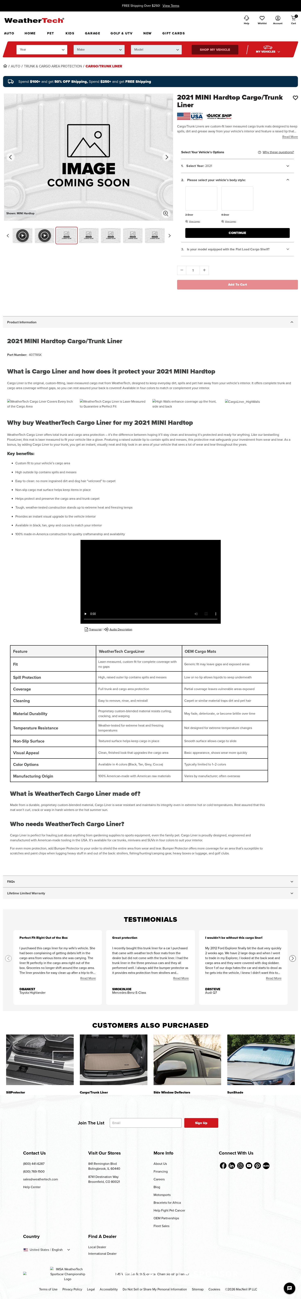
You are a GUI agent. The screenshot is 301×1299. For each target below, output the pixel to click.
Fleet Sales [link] (161, 1226)
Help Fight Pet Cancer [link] (169, 1210)
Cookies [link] (214, 1289)
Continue (237, 233)
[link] (5, 65)
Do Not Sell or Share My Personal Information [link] (155, 1289)
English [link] (57, 1249)
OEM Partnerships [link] (166, 1218)
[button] (262, 20)
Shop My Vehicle (215, 49)
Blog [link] (157, 1187)
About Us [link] (160, 1163)
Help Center (32, 1187)
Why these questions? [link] (278, 152)
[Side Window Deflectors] (187, 1059)
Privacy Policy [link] (72, 1289)
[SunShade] (261, 1059)
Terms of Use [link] (48, 1289)
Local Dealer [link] (97, 1247)
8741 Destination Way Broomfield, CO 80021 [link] (104, 1179)
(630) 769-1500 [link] (34, 1171)
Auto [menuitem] (9, 33)
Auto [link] (15, 66)
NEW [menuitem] (147, 33)
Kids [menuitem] (70, 33)
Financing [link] (161, 1171)
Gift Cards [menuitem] (173, 33)
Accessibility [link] (109, 1289)
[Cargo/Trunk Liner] (113, 1059)
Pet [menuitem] (50, 33)
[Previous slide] (7, 235)
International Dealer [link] (102, 1253)
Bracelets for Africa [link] (167, 1202)
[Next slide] (169, 235)
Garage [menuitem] (92, 33)
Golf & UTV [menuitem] (121, 33)
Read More (290, 136)
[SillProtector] (40, 1059)
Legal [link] (91, 1289)
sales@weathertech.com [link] (40, 1179)
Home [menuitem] (30, 33)
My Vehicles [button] (266, 52)
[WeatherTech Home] (34, 20)
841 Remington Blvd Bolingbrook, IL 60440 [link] (104, 1166)
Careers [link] (159, 1179)
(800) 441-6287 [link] (33, 1163)
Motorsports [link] (162, 1194)
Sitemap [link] (198, 1289)
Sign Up (201, 1123)
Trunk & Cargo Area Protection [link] (53, 66)
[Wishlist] (295, 97)
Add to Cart (237, 284)
